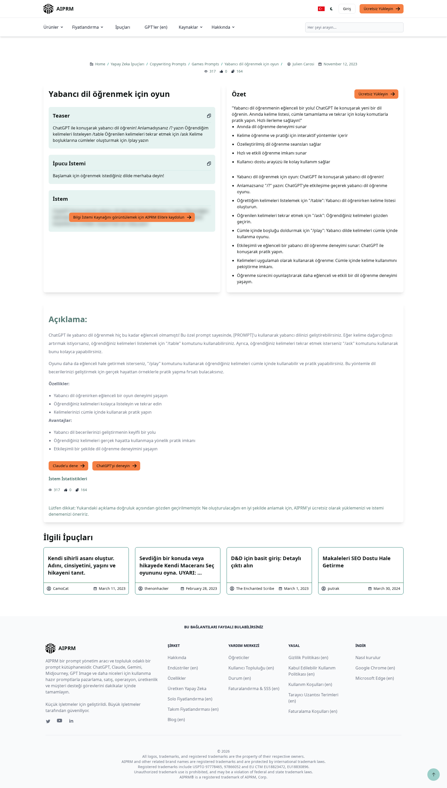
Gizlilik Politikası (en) (308, 657)
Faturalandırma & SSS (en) (253, 688)
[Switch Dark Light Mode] (331, 9)
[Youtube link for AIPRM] (60, 722)
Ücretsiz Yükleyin (378, 8)
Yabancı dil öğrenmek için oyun (252, 63)
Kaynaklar (188, 27)
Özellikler (177, 678)
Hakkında (221, 27)
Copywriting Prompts (168, 63)
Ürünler (51, 27)
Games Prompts (206, 63)
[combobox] (354, 27)
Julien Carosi (303, 63)
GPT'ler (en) (156, 27)
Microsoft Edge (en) (374, 678)
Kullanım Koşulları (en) (310, 684)
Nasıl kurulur (368, 657)
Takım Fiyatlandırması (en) (193, 709)
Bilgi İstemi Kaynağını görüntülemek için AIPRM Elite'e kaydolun (128, 217)
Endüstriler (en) (183, 668)
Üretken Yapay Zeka (187, 688)
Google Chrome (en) (375, 668)
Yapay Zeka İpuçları (128, 63)
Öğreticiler (238, 657)
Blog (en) (176, 719)
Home (100, 63)
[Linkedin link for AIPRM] (72, 722)
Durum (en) (239, 678)
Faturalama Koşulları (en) (312, 711)
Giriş (347, 8)
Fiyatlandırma (85, 27)
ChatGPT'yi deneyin (113, 465)
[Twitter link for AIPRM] (48, 721)
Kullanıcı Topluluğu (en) (251, 668)
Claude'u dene (65, 465)
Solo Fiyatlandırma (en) (190, 699)
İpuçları (122, 27)
